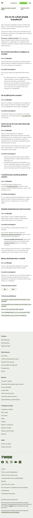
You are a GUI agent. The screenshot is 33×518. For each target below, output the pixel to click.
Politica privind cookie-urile (9, 475)
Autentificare (14, 3)
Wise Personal (5, 340)
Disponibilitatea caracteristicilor (10, 399)
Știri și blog (4, 412)
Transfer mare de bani (7, 362)
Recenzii (3, 434)
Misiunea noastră (6, 428)
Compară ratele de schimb (9, 396)
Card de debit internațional (9, 365)
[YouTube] (15, 462)
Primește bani (5, 368)
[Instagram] (11, 462)
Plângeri (3, 481)
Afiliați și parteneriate (7, 431)
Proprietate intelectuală (8, 493)
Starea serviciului (6, 447)
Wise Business (5, 343)
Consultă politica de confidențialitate (12, 478)
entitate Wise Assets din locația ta (10, 512)
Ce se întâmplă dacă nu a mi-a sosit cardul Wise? (15, 312)
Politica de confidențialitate (9, 472)
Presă (2, 418)
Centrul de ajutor (6, 444)
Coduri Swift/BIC (6, 387)
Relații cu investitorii (7, 424)
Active (3, 371)
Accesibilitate (5, 490)
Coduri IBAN (4, 390)
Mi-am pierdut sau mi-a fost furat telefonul (13, 315)
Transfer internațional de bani (9, 359)
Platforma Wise (5, 346)
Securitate (4, 415)
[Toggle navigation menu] (29, 3)
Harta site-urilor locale (8, 484)
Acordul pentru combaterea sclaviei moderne (14, 487)
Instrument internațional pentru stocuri (12, 384)
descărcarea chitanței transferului (11, 234)
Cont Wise (4, 356)
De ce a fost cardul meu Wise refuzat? (12, 309)
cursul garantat (26, 116)
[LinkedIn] (20, 462)
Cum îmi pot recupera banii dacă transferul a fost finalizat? (15, 300)
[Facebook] (2, 462)
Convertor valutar (6, 381)
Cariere (3, 421)
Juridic (3, 469)
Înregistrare (23, 3)
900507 (11, 506)
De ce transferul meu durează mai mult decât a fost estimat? (16, 305)
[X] (7, 462)
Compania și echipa (7, 409)
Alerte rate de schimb (7, 393)
